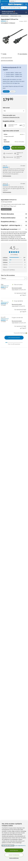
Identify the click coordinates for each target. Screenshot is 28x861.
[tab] (4, 1)
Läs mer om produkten (7, 60)
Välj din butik (6, 141)
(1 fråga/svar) (12, 22)
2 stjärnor (5, 264)
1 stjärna (5, 267)
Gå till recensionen (7, 176)
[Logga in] (22, 4)
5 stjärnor (5, 257)
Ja (20, 295)
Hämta (7, 147)
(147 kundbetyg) (4, 22)
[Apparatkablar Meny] (9, 16)
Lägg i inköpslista (23, 54)
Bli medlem (6, 91)
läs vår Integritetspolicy (20, 845)
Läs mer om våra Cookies (8, 845)
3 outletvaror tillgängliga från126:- (11, 117)
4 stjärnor (5, 259)
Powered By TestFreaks (19, 333)
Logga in (13, 91)
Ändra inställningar (14, 858)
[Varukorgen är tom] (26, 4)
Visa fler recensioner (14, 337)
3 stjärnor (5, 262)
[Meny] (2, 4)
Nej (24, 295)
